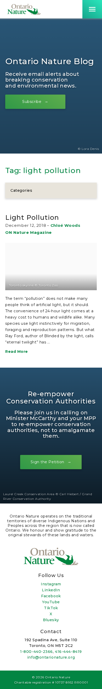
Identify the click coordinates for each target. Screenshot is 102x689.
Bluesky (51, 620)
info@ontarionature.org (51, 657)
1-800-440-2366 (36, 651)
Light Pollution (32, 217)
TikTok (51, 608)
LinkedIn (51, 590)
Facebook (51, 596)
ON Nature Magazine (28, 232)
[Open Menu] (92, 9)
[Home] (24, 9)
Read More (16, 351)
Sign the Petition (47, 462)
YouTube (51, 602)
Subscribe (31, 101)
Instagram (51, 584)
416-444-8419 (68, 651)
